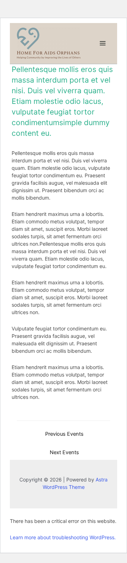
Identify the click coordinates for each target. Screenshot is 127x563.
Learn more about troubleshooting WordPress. (63, 537)
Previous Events (64, 434)
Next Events (64, 452)
